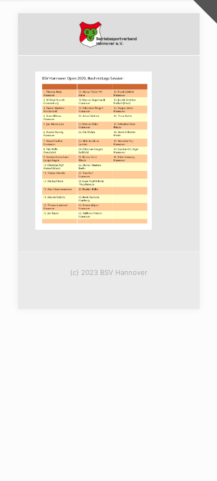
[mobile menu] (185, 34)
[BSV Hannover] (108, 34)
